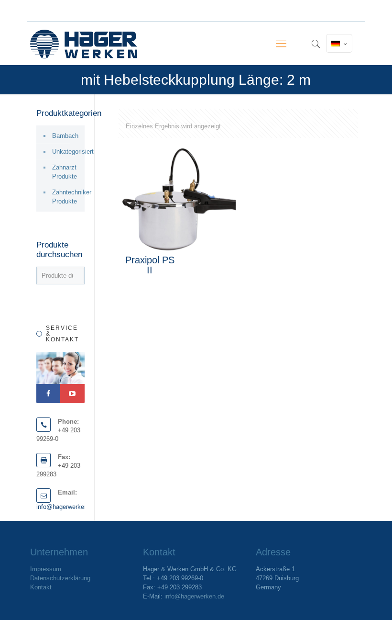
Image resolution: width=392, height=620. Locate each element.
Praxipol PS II (149, 265)
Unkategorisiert (66, 151)
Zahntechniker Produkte (66, 197)
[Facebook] (48, 393)
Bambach (65, 135)
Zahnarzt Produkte (64, 172)
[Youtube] (72, 393)
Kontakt (41, 587)
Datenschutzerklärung (60, 578)
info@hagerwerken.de (66, 506)
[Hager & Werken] (83, 43)
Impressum (45, 569)
